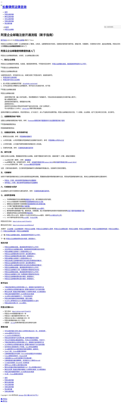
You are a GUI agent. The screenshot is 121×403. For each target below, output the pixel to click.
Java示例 (26, 217)
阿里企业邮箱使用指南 (99, 229)
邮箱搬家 (28, 160)
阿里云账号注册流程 (10, 77)
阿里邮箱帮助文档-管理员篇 (35, 204)
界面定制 (29, 213)
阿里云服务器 (9, 14)
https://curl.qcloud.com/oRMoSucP (23, 225)
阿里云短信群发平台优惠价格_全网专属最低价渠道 (22, 338)
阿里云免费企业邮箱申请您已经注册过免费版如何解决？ (23, 260)
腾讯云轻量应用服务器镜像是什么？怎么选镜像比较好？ (23, 367)
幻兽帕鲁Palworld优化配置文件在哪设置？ (19, 358)
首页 (6, 12)
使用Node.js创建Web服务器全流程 (16, 365)
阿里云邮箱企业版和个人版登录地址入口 (18, 251)
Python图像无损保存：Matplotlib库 (16, 356)
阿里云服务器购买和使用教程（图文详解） (19, 298)
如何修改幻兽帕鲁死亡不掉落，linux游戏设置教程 (21, 347)
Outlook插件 (40, 208)
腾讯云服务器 (9, 16)
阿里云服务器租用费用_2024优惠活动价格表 (19, 294)
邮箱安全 (28, 199)
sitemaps (21, 395)
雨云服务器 (8, 23)
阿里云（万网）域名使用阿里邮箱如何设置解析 (20, 180)
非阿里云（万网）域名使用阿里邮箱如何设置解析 (21, 183)
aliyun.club (25, 108)
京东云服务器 (9, 19)
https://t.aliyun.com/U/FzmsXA (22, 221)
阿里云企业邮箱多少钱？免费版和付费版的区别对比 (22, 269)
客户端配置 (25, 206)
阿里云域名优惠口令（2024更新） (16, 303)
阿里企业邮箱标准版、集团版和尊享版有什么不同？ (69, 64)
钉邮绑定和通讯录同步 (25, 148)
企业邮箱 (10, 229)
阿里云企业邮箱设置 (61, 229)
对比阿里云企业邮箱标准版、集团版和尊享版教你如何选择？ (25, 249)
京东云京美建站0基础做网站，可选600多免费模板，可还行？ (25, 340)
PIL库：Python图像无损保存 (14, 374)
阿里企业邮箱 (9, 29)
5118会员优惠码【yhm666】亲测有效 (17, 363)
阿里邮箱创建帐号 (26, 136)
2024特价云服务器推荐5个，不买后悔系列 (19, 296)
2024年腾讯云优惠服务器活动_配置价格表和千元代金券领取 (25, 289)
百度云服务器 (9, 21)
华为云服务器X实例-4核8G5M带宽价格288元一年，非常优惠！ (25, 331)
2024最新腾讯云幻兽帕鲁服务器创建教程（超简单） (22, 349)
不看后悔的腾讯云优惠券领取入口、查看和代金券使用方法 (24, 287)
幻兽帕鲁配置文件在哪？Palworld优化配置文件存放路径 (23, 353)
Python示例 (33, 217)
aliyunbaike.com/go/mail (30, 83)
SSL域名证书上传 (55, 215)
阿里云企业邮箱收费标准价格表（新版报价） (21, 239)
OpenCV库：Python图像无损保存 (15, 351)
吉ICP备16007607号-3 (31, 395)
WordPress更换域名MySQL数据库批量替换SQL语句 (22, 301)
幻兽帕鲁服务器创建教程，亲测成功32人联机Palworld (22, 360)
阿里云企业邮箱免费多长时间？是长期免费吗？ (20, 254)
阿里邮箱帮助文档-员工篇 (34, 201)
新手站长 (4, 40)
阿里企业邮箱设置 (9, 231)
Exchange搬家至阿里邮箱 (32, 164)
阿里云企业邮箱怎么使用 (44, 229)
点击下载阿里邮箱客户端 (75, 211)
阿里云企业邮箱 (30, 229)
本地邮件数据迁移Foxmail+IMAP (65, 162)
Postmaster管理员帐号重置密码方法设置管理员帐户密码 (46, 120)
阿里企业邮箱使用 (85, 229)
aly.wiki (13, 322)
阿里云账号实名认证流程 (11, 80)
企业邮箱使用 (18, 229)
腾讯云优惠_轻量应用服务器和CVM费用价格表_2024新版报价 (25, 291)
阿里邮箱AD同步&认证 (56, 140)
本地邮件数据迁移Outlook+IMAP (42, 162)
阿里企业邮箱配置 (23, 231)
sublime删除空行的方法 (12, 333)
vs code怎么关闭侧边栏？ (13, 335)
